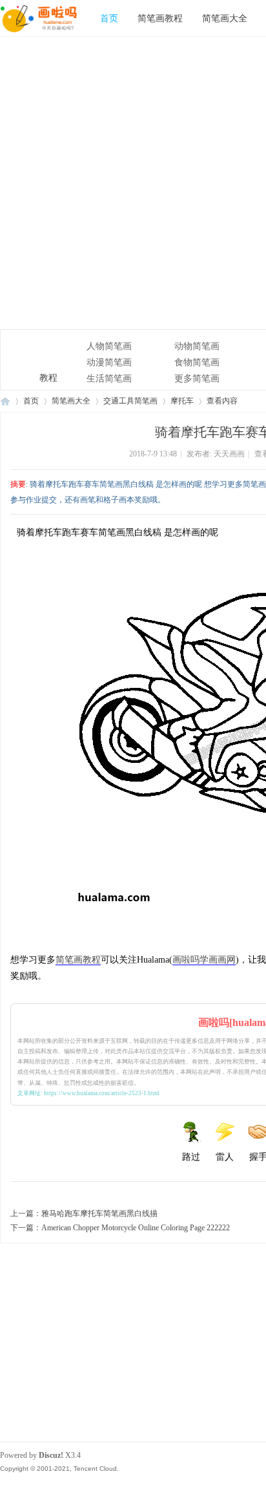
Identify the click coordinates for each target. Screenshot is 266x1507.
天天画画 (229, 453)
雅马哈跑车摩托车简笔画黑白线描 (99, 1213)
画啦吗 (186, 960)
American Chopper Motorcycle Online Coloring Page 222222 (135, 1227)
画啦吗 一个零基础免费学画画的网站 (5, 401)
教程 (33, 354)
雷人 (225, 1157)
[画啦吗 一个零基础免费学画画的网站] (38, 33)
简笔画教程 (160, 18)
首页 (109, 18)
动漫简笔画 (109, 362)
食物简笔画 (197, 362)
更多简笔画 (197, 378)
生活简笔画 (109, 378)
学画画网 (218, 960)
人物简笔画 (109, 346)
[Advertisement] (133, 183)
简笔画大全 (224, 18)
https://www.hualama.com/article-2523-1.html (101, 1093)
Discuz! (51, 1455)
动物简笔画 (197, 346)
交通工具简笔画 (130, 400)
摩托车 (182, 400)
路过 (191, 1157)
